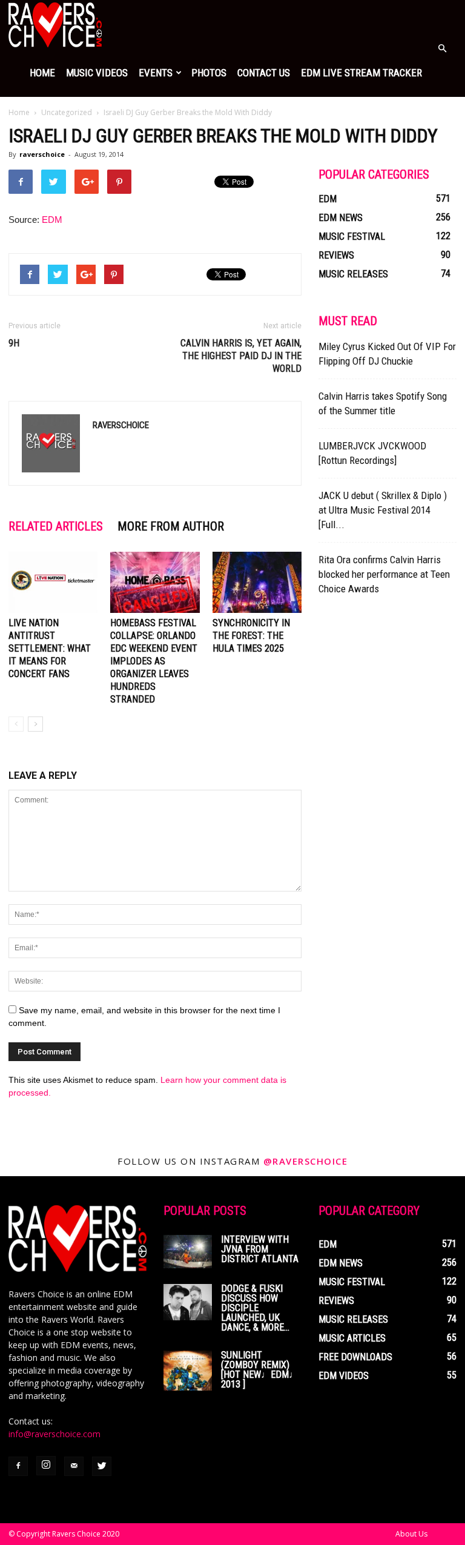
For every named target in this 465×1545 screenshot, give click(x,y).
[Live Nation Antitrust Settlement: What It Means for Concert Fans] (52, 582)
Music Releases (353, 274)
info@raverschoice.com (54, 1434)
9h (13, 343)
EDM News (340, 217)
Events (156, 73)
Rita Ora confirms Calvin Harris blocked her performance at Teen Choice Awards (384, 574)
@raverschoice (305, 1161)
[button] (442, 48)
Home (42, 73)
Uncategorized (66, 112)
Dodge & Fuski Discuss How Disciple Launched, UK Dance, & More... (255, 1308)
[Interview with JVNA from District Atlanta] (187, 1251)
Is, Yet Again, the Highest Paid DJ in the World (241, 355)
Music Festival (351, 236)
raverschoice (42, 154)
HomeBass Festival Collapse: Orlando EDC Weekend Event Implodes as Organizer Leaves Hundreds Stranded (153, 661)
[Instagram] (46, 1465)
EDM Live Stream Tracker (361, 73)
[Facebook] (18, 1466)
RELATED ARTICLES (55, 526)
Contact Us (263, 73)
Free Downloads (355, 1357)
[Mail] (74, 1466)
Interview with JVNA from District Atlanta (259, 1249)
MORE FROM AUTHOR (170, 526)
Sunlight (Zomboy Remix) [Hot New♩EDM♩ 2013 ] (259, 1369)
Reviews (336, 255)
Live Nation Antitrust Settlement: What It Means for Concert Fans (49, 648)
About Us (411, 1534)
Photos (208, 73)
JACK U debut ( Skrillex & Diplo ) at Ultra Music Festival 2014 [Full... (382, 510)
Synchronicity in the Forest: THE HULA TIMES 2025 (251, 635)
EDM (52, 219)
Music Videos (97, 73)
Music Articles (352, 1338)
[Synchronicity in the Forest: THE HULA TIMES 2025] (257, 582)
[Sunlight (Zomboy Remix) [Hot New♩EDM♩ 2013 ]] (187, 1371)
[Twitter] (101, 1466)
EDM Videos (343, 1375)
